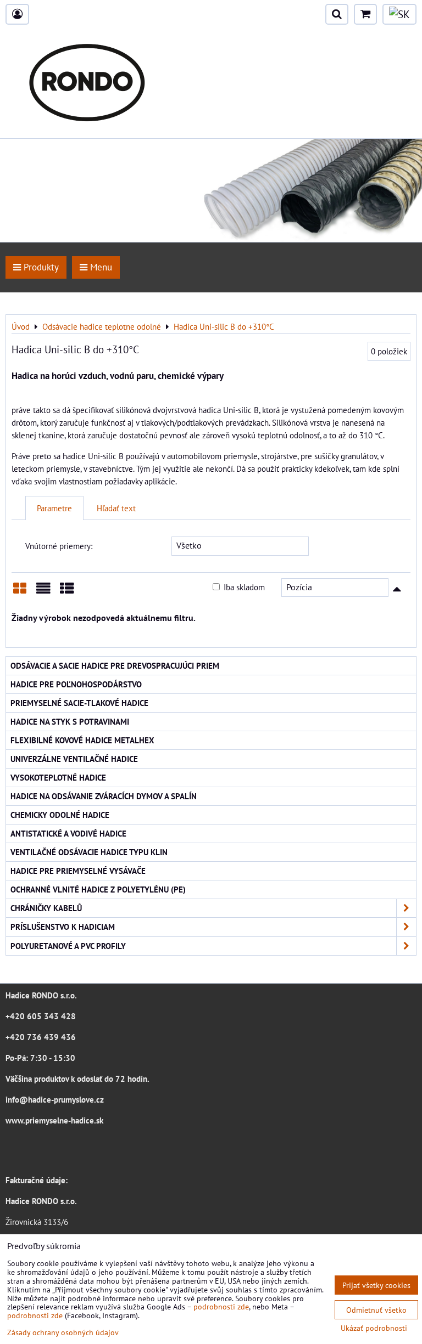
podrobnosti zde (221, 1306)
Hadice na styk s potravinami (69, 721)
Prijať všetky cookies (376, 1285)
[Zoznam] (43, 592)
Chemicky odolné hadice (59, 814)
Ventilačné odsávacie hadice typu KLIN (89, 851)
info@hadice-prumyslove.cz (54, 1099)
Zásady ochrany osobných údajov (63, 1332)
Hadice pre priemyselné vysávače (78, 870)
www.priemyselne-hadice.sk (54, 1120)
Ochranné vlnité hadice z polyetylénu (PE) (98, 889)
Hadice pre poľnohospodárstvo (76, 684)
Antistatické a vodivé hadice (68, 833)
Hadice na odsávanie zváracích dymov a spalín (103, 795)
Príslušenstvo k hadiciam (62, 926)
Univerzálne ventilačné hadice (74, 758)
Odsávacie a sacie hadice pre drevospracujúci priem (114, 665)
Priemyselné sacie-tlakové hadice (79, 702)
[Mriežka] (20, 592)
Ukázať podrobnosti (374, 1328)
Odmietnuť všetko (376, 1310)
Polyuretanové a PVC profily (68, 945)
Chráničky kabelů (46, 907)
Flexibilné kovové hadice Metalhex (82, 740)
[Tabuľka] (67, 592)
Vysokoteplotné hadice (58, 777)
